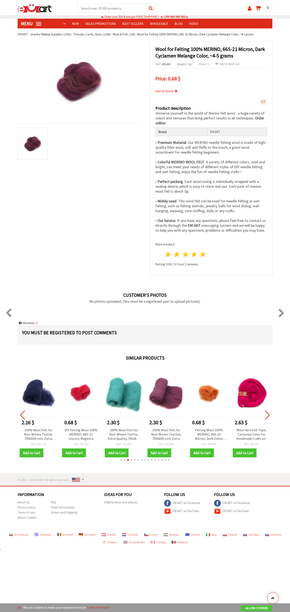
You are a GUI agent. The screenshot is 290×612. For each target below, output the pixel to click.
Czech (154, 534)
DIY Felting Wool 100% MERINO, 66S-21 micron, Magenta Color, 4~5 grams (81, 434)
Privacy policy (26, 507)
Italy (214, 534)
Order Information (63, 507)
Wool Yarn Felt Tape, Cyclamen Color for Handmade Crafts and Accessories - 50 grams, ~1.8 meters (251, 434)
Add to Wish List (229, 64)
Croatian (133, 534)
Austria (111, 534)
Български (21, 534)
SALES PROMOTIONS (100, 23)
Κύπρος (112, 542)
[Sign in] (249, 8)
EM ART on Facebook (186, 503)
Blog (179, 23)
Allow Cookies (256, 608)
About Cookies (27, 517)
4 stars (194, 254)
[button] (121, 460)
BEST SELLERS (133, 23)
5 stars (202, 254)
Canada (161, 542)
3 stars (185, 254)
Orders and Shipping (64, 512)
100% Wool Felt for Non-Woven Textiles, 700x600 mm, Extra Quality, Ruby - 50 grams (166, 434)
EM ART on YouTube (186, 511)
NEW (75, 23)
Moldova (182, 542)
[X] (19, 607)
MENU (27, 24)
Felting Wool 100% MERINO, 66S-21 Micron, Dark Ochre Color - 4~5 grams (209, 434)
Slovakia (253, 534)
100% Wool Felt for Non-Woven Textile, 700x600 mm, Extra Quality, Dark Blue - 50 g (38, 434)
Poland (232, 534)
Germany (90, 534)
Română (68, 534)
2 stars (177, 254)
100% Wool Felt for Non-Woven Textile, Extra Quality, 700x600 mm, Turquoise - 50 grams (124, 434)
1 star (168, 254)
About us (24, 502)
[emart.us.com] (35, 8)
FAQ (53, 502)
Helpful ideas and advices (121, 502)
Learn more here (98, 607)
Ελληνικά (45, 534)
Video (193, 23)
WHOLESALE (159, 23)
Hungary (174, 534)
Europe (195, 534)
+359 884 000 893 (174, 16)
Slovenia (275, 534)
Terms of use (26, 512)
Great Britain (137, 542)
